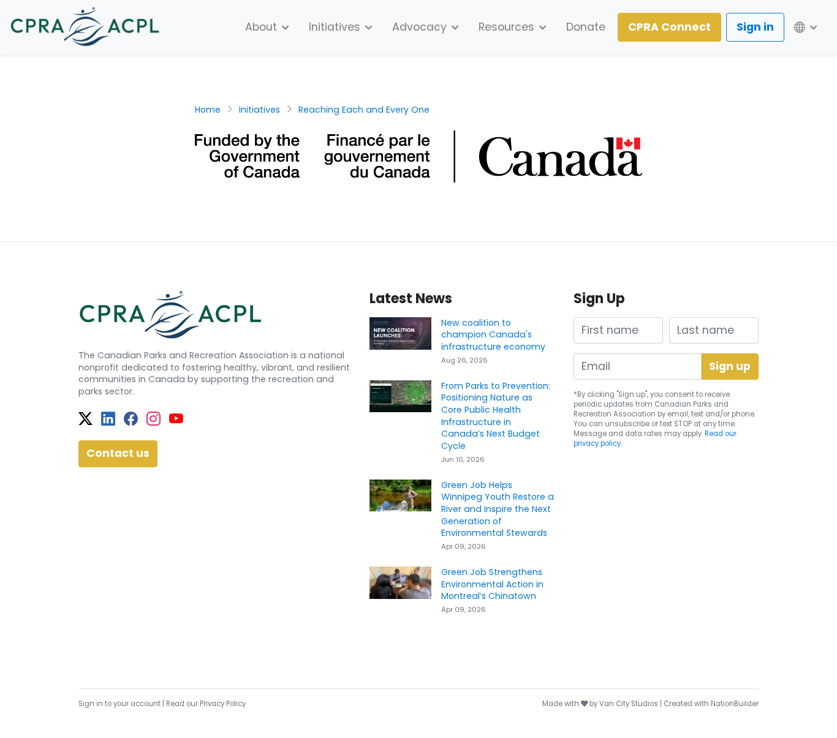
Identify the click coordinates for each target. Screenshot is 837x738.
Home (208, 110)
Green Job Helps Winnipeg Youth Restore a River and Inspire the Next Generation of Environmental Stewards (497, 509)
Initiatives (259, 110)
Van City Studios (628, 704)
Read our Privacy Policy (206, 704)
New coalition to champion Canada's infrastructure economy (493, 335)
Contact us (118, 453)
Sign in (755, 27)
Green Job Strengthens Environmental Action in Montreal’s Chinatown (492, 584)
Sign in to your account (119, 704)
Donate (585, 27)
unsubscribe (627, 424)
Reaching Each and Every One (364, 110)
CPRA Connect (669, 27)
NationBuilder (735, 704)
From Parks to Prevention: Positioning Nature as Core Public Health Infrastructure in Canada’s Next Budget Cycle (495, 416)
